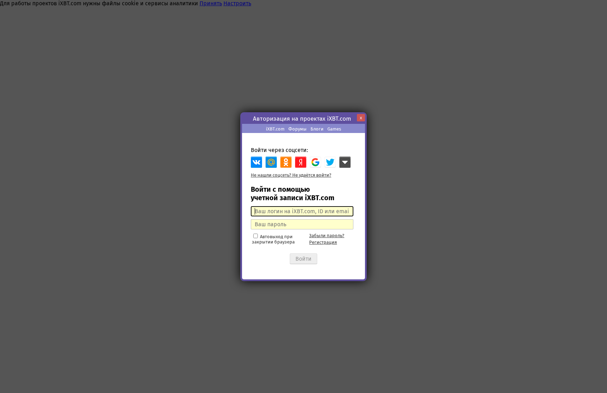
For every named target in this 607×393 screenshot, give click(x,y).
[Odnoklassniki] (286, 162)
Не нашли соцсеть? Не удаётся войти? (291, 175)
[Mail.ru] (271, 162)
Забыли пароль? (326, 235)
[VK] (256, 162)
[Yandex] (300, 162)
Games (334, 129)
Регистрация (323, 242)
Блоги (317, 129)
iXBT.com (275, 129)
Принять (211, 3)
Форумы (297, 129)
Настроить (237, 3)
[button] (315, 162)
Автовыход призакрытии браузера (273, 239)
